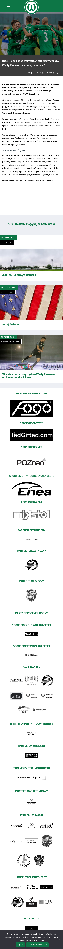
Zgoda (20, 944)
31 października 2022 (10, 342)
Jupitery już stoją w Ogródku (19, 275)
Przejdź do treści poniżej (40, 73)
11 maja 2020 (6, 242)
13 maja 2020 (7, 292)
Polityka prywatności (37, 944)
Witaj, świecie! (10, 324)
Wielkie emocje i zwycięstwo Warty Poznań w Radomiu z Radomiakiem (28, 376)
